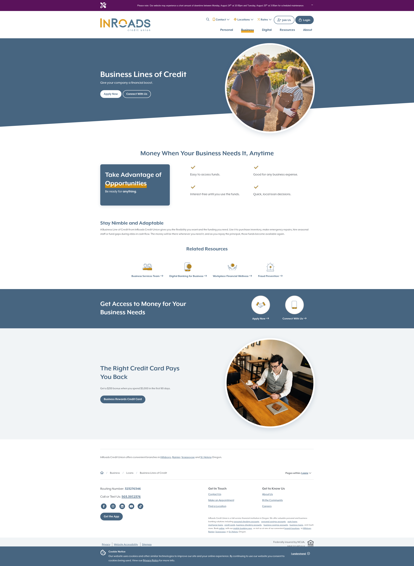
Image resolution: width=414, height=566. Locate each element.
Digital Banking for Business (186, 276)
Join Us (286, 20)
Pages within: (296, 473)
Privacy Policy (151, 560)
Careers (267, 506)
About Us (267, 494)
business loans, (297, 525)
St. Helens (206, 457)
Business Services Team (145, 276)
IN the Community (272, 500)
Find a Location (217, 506)
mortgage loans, (215, 525)
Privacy (106, 544)
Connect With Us (136, 94)
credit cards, (230, 525)
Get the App (111, 516)
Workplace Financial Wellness (231, 276)
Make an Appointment (221, 500)
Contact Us (214, 494)
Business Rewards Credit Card (123, 399)
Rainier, (211, 532)
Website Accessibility (126, 544)
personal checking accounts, (247, 521)
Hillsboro (165, 457)
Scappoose (188, 457)
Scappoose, (220, 532)
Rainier (176, 457)
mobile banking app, (242, 528)
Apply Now (111, 94)
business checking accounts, (249, 525)
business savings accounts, (276, 525)
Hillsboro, (307, 528)
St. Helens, (233, 532)
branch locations (292, 528)
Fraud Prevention (269, 276)
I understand (298, 553)
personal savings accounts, (273, 521)
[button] (208, 20)
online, (222, 528)
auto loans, (293, 521)
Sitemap (147, 544)
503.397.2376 (131, 497)
